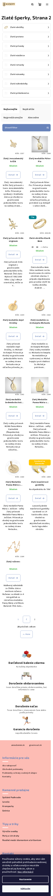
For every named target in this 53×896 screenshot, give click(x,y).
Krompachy (8, 806)
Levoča (5, 802)
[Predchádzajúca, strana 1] (26, 619)
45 (33, 247)
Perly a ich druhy (10, 836)
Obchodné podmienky (12, 769)
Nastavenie (25, 879)
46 (37, 247)
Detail (12, 174)
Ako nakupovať (9, 765)
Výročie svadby (10, 831)
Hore (27, 634)
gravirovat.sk (35, 745)
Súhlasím (25, 888)
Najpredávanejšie (13, 117)
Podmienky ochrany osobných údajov (19, 773)
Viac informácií (25, 872)
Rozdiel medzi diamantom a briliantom (21, 840)
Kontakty (6, 776)
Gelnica (6, 811)
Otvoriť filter (11, 127)
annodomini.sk (18, 745)
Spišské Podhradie (11, 797)
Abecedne (33, 117)
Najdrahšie (28, 109)
